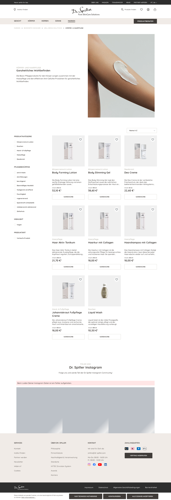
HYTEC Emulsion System (61, 466)
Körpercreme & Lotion (25, 142)
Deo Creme (130, 172)
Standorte (55, 462)
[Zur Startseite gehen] (85, 11)
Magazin (105, 2)
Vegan (19, 225)
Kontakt (17, 448)
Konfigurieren (115, 496)
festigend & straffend (25, 190)
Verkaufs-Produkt (23, 238)
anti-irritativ (21, 173)
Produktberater (145, 21)
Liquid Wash (95, 312)
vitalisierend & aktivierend (26, 207)
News (128, 2)
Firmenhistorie (57, 453)
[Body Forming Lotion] (68, 151)
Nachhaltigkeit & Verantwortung (64, 457)
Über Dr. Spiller (58, 443)
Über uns (94, 2)
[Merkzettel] (142, 9)
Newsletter (18, 462)
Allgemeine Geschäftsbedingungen (126, 487)
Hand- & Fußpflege (24, 150)
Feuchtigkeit (21, 194)
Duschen (20, 146)
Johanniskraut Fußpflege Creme (67, 314)
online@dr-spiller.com (97, 453)
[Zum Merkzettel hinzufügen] (80, 139)
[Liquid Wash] (104, 291)
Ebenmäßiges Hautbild (25, 185)
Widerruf (17, 466)
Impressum (89, 487)
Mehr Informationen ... (28, 497)
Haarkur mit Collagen (100, 242)
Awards (54, 471)
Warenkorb (68, 197)
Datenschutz (103, 487)
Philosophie (55, 448)
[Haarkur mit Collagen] (104, 221)
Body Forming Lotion (64, 172)
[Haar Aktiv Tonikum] (68, 221)
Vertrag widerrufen (138, 455)
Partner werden (140, 2)
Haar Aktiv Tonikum (63, 242)
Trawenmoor (117, 2)
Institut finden (22, 9)
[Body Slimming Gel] (104, 151)
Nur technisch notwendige (85, 496)
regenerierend (22, 198)
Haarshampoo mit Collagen (140, 242)
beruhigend (21, 181)
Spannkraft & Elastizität (25, 203)
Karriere (54, 475)
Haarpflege (21, 155)
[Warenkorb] (155, 9)
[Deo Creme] (140, 151)
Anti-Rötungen (22, 177)
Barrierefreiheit (151, 487)
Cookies (17, 471)
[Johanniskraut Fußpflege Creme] (68, 291)
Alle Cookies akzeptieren (142, 496)
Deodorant (21, 159)
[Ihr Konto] (148, 9)
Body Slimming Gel (99, 172)
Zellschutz (20, 211)
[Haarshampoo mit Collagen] (140, 221)
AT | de (153, 2)
